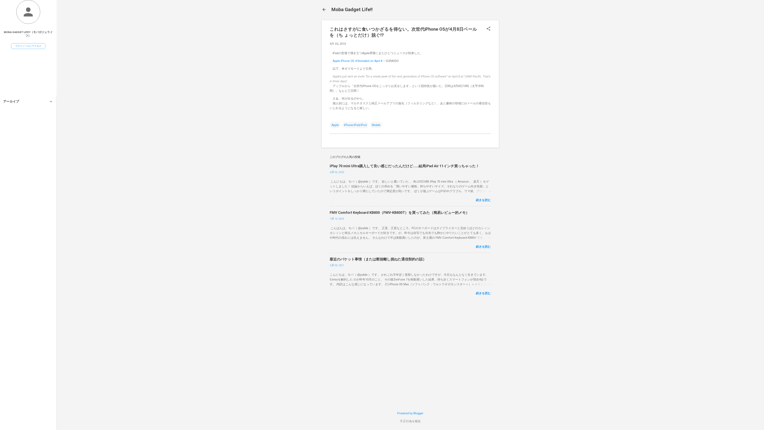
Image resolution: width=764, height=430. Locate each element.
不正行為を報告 (410, 421)
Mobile (376, 125)
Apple (335, 125)
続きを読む (483, 200)
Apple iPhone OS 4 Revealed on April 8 (357, 61)
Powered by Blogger (410, 413)
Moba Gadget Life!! (352, 9)
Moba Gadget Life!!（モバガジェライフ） (28, 33)
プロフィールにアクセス (28, 46)
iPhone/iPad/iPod (355, 125)
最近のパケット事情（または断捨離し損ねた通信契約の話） (378, 259)
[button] (488, 29)
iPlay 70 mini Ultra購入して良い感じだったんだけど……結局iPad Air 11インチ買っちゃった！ (404, 166)
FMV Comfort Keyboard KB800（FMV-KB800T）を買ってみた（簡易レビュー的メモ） (399, 212)
